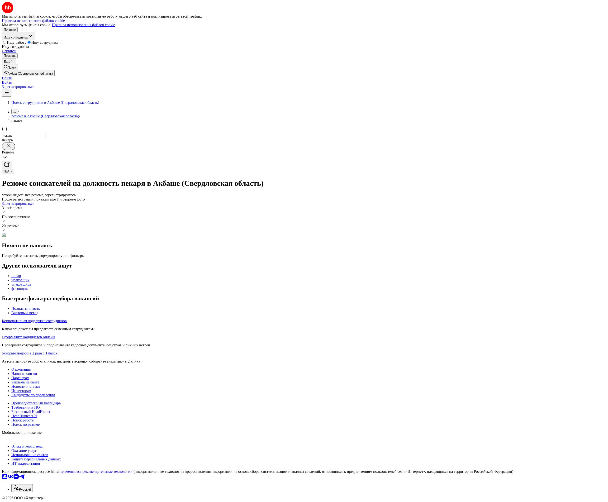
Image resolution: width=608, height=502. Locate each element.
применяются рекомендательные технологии (96, 471)
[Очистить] (8, 146)
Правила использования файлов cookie (83, 25)
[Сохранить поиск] (6, 165)
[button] (7, 78)
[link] (10, 67)
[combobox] (24, 135)
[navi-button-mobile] (6, 93)
